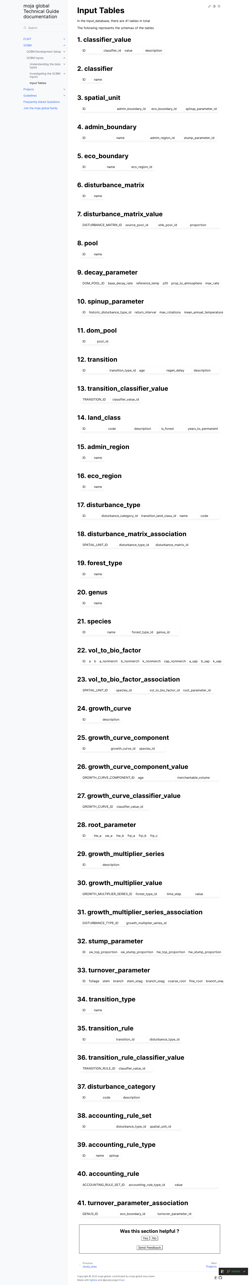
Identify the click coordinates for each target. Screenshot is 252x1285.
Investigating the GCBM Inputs (45, 75)
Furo (121, 1280)
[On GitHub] (220, 1278)
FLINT (27, 39)
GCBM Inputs (35, 57)
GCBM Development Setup (44, 51)
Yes (145, 1238)
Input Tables (38, 83)
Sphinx (93, 1280)
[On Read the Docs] (216, 1278)
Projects (28, 89)
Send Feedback (149, 1247)
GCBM (27, 45)
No (154, 1238)
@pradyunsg (110, 1280)
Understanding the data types (45, 65)
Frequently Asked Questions (41, 101)
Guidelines (30, 95)
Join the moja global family (40, 108)
